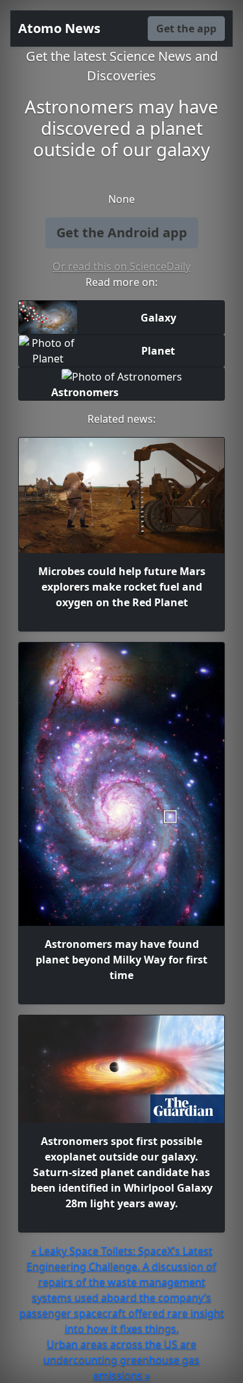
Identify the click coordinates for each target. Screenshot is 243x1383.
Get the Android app (121, 232)
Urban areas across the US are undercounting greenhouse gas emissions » (121, 1359)
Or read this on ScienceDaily (121, 266)
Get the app (186, 28)
